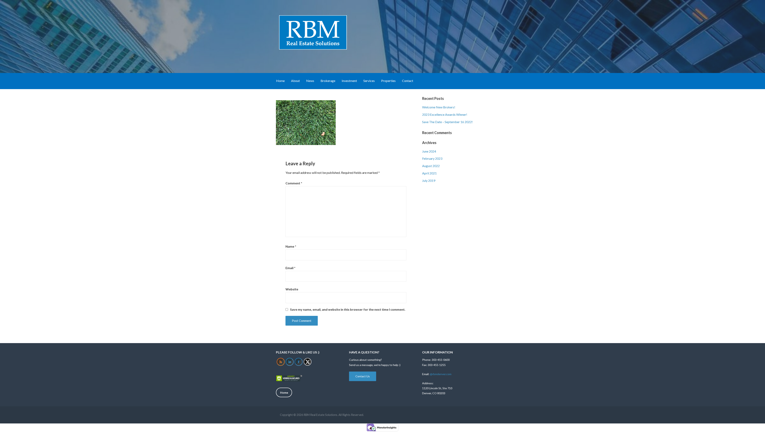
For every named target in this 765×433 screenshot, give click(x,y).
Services (369, 81)
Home (280, 81)
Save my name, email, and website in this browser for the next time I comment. (347, 309)
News (310, 81)
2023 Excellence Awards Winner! (444, 114)
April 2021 (429, 173)
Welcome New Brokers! (438, 107)
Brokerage (328, 81)
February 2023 (432, 158)
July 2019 (428, 180)
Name (290, 246)
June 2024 (429, 151)
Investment (349, 81)
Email (290, 268)
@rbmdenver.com (440, 374)
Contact (407, 81)
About (295, 81)
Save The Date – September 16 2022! (447, 122)
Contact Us (362, 376)
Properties (388, 81)
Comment (293, 183)
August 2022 (431, 166)
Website (291, 289)
